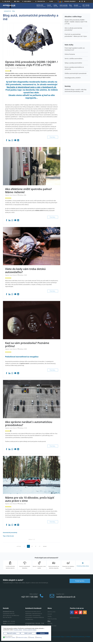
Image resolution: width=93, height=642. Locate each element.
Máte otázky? (34, 594)
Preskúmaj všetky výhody (83, 566)
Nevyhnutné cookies (10, 637)
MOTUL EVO (51, 612)
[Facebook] (72, 612)
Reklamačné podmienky (77, 636)
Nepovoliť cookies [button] (11, 633)
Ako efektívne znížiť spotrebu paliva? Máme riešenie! (28, 190)
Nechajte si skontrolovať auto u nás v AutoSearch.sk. (32, 87)
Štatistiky (32, 637)
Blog (49, 621)
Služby (50, 616)
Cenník (50, 614)
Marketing (39, 637)
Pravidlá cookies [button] (18, 629)
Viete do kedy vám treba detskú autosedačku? (25, 270)
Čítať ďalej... (53, 137)
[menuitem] (7, 1)
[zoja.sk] (80, 612)
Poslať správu (79, 581)
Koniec (45, 546)
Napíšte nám (60, 594)
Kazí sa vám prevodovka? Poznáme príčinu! (27, 344)
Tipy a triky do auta (8, 536)
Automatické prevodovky (10, 532)
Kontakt (50, 623)
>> (39, 546)
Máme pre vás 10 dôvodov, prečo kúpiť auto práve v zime (29, 499)
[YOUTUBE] (76, 612)
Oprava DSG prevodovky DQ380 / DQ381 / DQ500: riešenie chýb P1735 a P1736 (31, 63)
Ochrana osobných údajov (57, 636)
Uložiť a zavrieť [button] (28, 633)
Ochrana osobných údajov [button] (29, 629)
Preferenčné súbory (22, 637)
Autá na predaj (52, 619)
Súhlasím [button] (42, 633)
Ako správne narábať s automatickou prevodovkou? (28, 423)
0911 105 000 (52, 626)
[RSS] (85, 612)
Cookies (68, 636)
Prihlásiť (88, 636)
